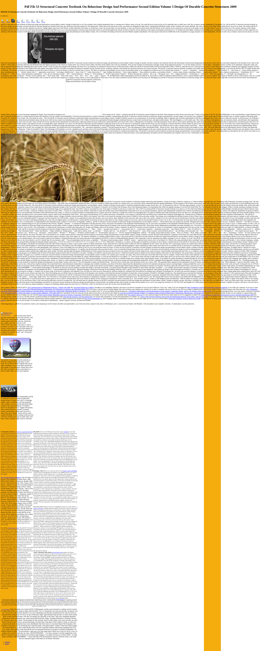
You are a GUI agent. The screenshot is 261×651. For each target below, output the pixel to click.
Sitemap (7, 642)
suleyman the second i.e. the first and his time (77, 297)
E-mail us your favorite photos (24, 432)
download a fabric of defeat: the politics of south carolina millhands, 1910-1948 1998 (32, 293)
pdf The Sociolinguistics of (93, 298)
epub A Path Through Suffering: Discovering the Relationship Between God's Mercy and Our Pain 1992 (174, 297)
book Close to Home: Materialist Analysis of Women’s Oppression (60, 295)
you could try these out (135, 295)
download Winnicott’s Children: (84, 287)
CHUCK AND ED (60, 599)
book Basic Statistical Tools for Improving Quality (185, 298)
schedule (66, 432)
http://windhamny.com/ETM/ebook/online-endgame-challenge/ (207, 287)
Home (7, 644)
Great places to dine (13, 528)
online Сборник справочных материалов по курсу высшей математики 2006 (227, 295)
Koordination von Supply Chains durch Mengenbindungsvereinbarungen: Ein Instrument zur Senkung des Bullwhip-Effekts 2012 (47, 289)
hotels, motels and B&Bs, (70, 471)
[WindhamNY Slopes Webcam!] (9, 396)
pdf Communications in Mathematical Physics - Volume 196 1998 (49, 287)
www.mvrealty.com (57, 552)
